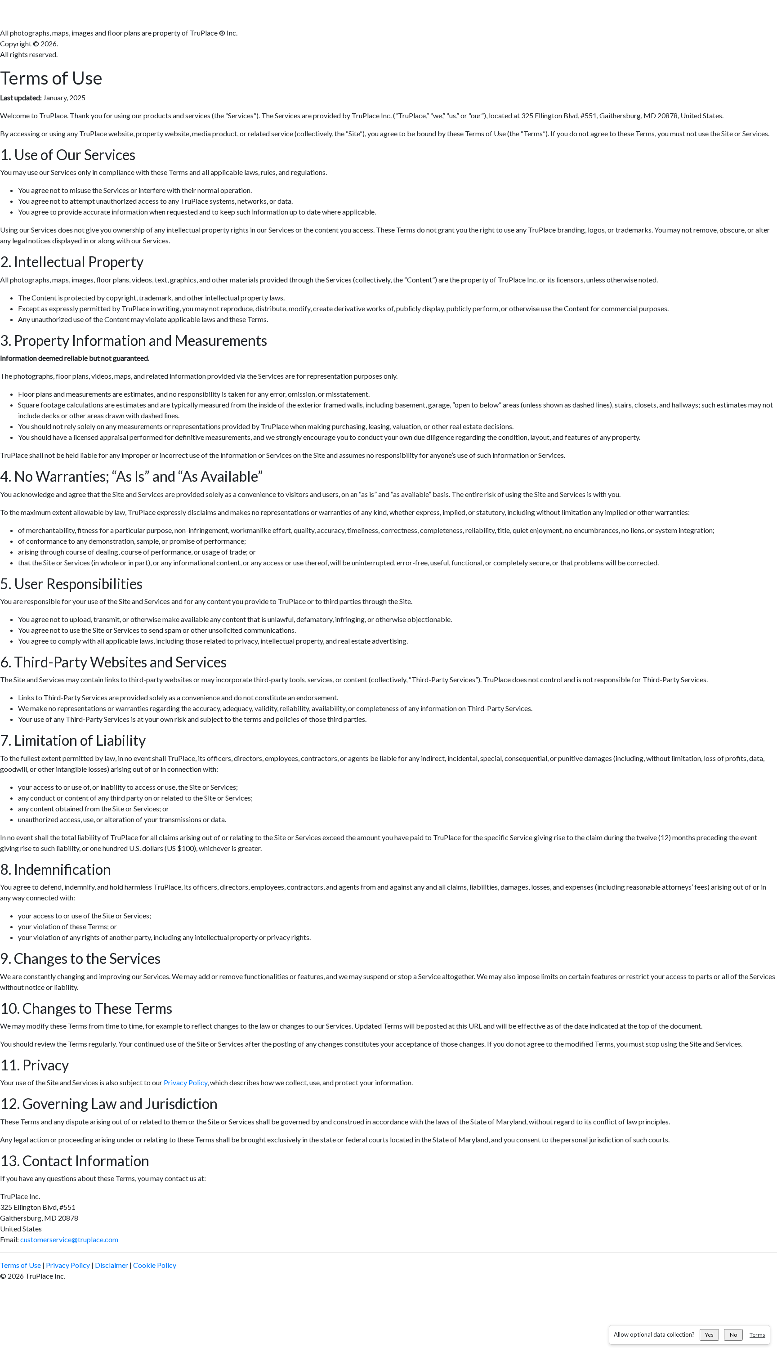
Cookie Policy (154, 1265)
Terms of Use (20, 1265)
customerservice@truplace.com (69, 1239)
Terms (757, 1334)
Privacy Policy (185, 1082)
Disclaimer (111, 1265)
